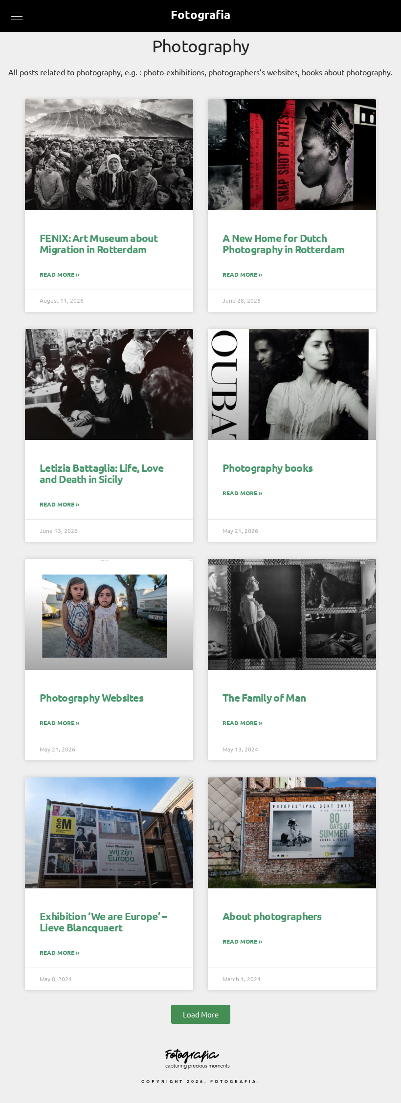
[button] (200, 1014)
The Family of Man (264, 697)
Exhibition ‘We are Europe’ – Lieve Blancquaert (103, 921)
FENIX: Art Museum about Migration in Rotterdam (98, 243)
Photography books (267, 467)
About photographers (272, 916)
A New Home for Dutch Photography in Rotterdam (283, 243)
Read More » (59, 274)
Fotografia (200, 14)
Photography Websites (91, 697)
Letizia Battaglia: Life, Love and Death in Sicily (102, 473)
